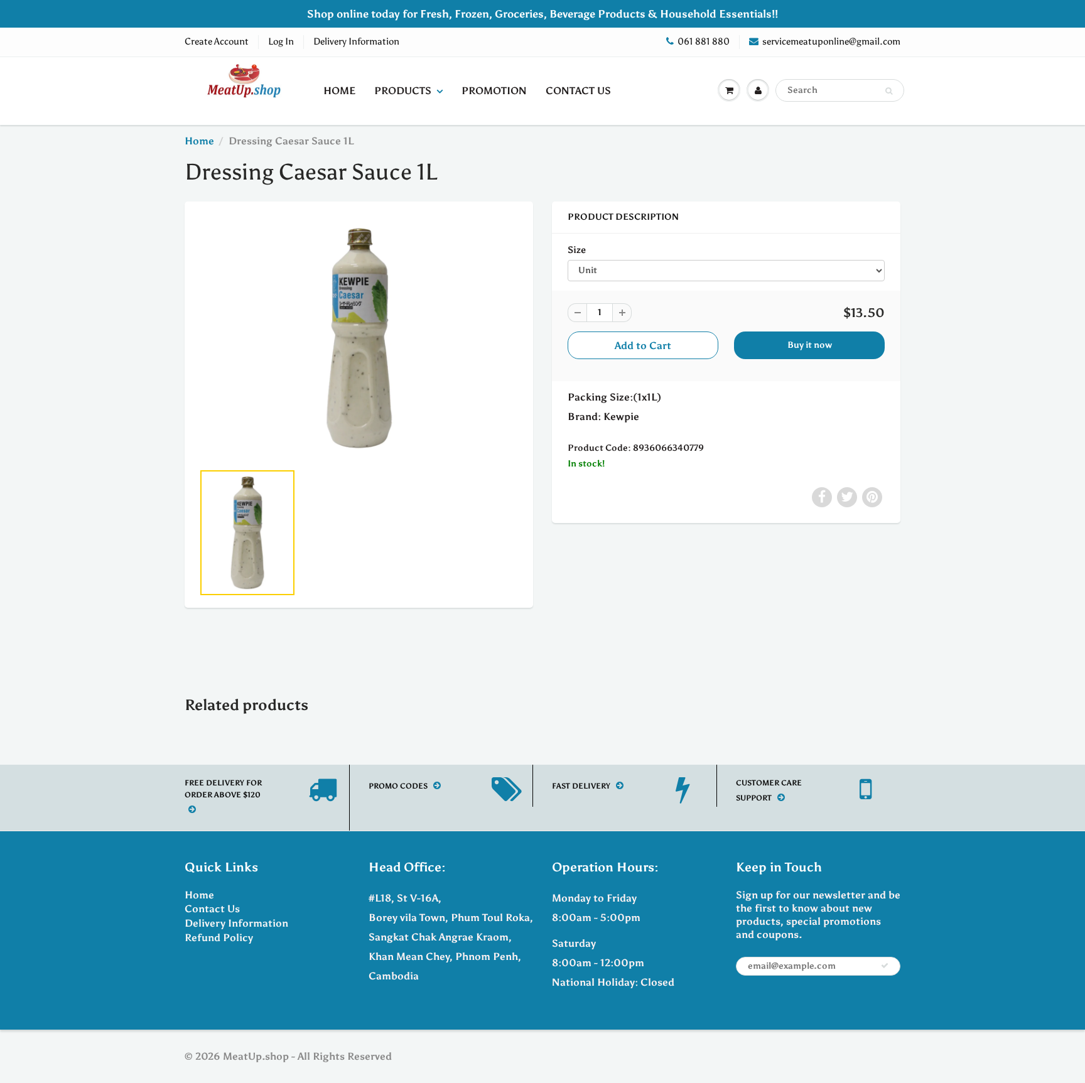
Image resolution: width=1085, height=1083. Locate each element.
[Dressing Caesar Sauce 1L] (358, 338)
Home (339, 91)
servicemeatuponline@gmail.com (831, 41)
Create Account (217, 41)
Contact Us (578, 91)
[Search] (889, 91)
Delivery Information (356, 41)
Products (402, 91)
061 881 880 (703, 41)
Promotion (494, 91)
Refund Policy (219, 938)
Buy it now (809, 345)
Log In (281, 41)
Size (577, 250)
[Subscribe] (884, 966)
